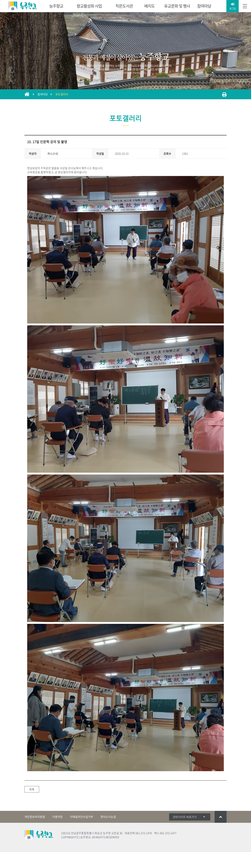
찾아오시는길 (108, 817)
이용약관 (57, 817)
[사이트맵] (245, 6)
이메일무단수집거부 (81, 817)
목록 (31, 789)
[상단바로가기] (221, 817)
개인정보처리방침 (34, 817)
